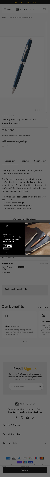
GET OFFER (7, 246)
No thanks (5, 248)
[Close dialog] (49, 224)
